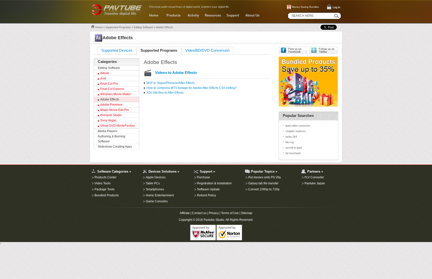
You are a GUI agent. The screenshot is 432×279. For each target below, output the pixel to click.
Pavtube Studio (214, 220)
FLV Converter (314, 177)
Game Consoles (157, 201)
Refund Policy (206, 195)
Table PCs (153, 183)
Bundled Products (106, 195)
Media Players (107, 131)
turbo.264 (291, 136)
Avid (103, 78)
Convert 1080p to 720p (264, 189)
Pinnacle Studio (111, 115)
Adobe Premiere (111, 104)
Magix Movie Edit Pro (114, 110)
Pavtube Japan (314, 183)
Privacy (214, 213)
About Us (252, 15)
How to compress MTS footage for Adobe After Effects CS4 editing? (191, 88)
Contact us (199, 213)
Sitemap (246, 213)
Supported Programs (118, 27)
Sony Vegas (108, 120)
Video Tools (102, 183)
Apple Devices (156, 177)
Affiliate (185, 213)
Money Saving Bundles (305, 6)
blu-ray (290, 142)
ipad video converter (298, 125)
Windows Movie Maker (115, 94)
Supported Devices (116, 50)
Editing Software (143, 27)
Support (232, 15)
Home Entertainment (160, 195)
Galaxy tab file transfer (263, 183)
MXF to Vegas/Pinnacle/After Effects (170, 83)
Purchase (203, 177)
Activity (193, 15)
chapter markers (296, 131)
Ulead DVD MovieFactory (117, 125)
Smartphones (155, 189)
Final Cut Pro (109, 83)
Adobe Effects (109, 99)
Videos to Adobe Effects (176, 73)
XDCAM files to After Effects (165, 92)
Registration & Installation (214, 183)
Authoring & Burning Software (111, 139)
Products (173, 15)
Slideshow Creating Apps (115, 146)
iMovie (104, 73)
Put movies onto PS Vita (264, 177)
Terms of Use (230, 213)
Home (153, 15)
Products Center (105, 177)
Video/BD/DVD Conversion (207, 50)
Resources (213, 15)
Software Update (208, 189)
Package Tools (104, 189)
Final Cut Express (112, 89)
